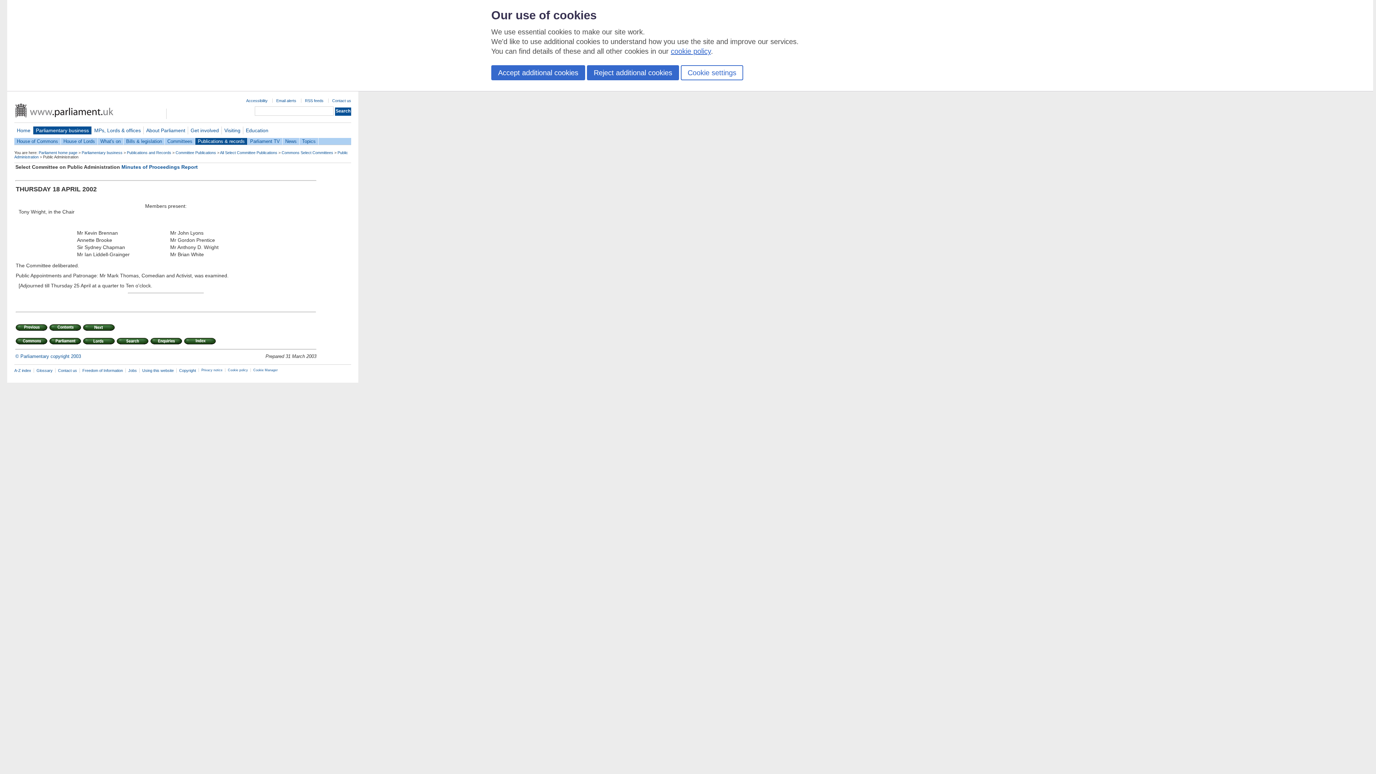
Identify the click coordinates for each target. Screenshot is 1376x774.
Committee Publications (196, 152)
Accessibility (257, 101)
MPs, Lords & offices (117, 130)
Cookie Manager (265, 370)
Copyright (187, 370)
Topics (309, 141)
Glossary (45, 370)
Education (257, 130)
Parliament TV (265, 141)
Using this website (158, 370)
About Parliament (165, 130)
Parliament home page (58, 152)
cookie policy (691, 51)
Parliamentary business (62, 130)
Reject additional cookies (633, 73)
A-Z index (22, 370)
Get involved (205, 130)
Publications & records (221, 141)
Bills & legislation (144, 141)
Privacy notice (212, 370)
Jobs (132, 370)
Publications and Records (149, 152)
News (291, 141)
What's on (110, 141)
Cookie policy (238, 370)
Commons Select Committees (307, 152)
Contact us (341, 101)
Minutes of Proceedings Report (159, 167)
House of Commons (37, 141)
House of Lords (79, 141)
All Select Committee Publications (248, 152)
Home (23, 130)
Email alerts (286, 101)
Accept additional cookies (538, 73)
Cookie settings (712, 73)
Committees (179, 141)
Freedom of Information (102, 370)
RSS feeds (314, 101)
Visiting (232, 130)
